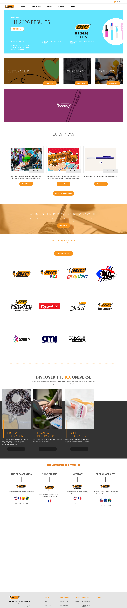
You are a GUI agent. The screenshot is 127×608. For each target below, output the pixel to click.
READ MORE (17, 29)
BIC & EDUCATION (64, 605)
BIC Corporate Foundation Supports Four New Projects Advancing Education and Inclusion (26, 177)
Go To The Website (16, 449)
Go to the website (47, 449)
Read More (26, 184)
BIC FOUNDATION (64, 601)
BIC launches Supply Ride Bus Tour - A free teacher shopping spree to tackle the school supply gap (63, 177)
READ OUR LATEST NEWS (63, 194)
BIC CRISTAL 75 (48, 605)
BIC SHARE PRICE (86, 601)
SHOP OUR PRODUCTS (63, 253)
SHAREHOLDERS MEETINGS (86, 606)
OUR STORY (47, 601)
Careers (77, 601)
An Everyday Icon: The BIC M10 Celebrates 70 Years (100, 176)
